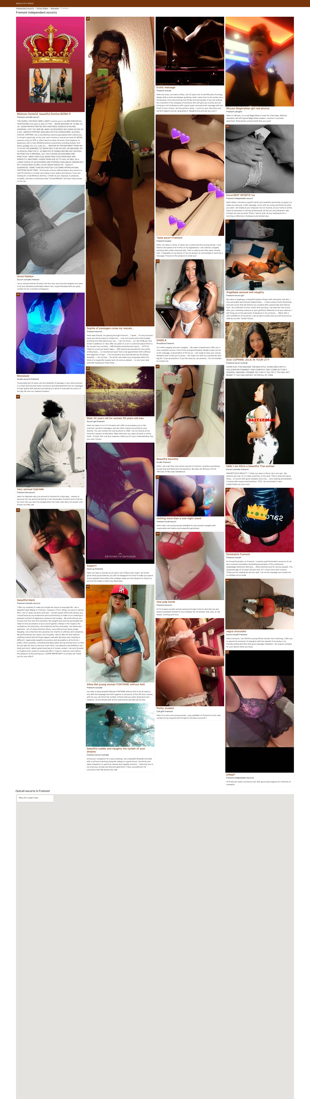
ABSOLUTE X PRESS (25, 3)
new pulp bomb (166, 601)
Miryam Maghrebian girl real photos (247, 108)
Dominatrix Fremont (238, 554)
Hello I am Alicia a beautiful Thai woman (250, 466)
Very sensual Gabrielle (30, 489)
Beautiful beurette (167, 458)
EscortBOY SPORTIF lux (240, 195)
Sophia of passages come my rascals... (110, 328)
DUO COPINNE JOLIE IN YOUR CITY (248, 359)
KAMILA (162, 340)
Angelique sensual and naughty (245, 292)
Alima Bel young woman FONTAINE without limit (116, 684)
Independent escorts (25, 8)
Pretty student (165, 708)
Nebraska (55, 8)
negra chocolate (236, 631)
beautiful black (26, 600)
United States (42, 8)
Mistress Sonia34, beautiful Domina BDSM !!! (44, 113)
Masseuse (23, 375)
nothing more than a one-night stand (179, 518)
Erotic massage (166, 87)
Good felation (25, 276)
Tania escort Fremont (169, 237)
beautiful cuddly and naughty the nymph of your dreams (116, 750)
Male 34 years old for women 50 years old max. (115, 418)
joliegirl (230, 774)
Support (92, 565)
